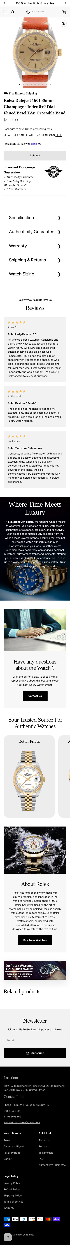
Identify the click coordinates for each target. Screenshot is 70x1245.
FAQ (41, 1158)
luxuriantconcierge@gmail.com (22, 1122)
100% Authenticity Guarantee (35, 3)
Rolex (7, 1140)
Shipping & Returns (27, 259)
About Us (44, 1140)
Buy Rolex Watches (35, 940)
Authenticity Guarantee (31, 231)
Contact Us (35, 695)
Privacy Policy (12, 1183)
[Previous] (4, 3)
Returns (43, 1146)
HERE (58, 135)
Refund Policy (12, 1189)
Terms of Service (13, 1201)
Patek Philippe (12, 1152)
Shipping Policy (13, 1195)
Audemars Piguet (14, 1146)
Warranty (18, 245)
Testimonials (46, 1152)
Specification (21, 217)
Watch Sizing (21, 274)
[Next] (65, 3)
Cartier (7, 1158)
